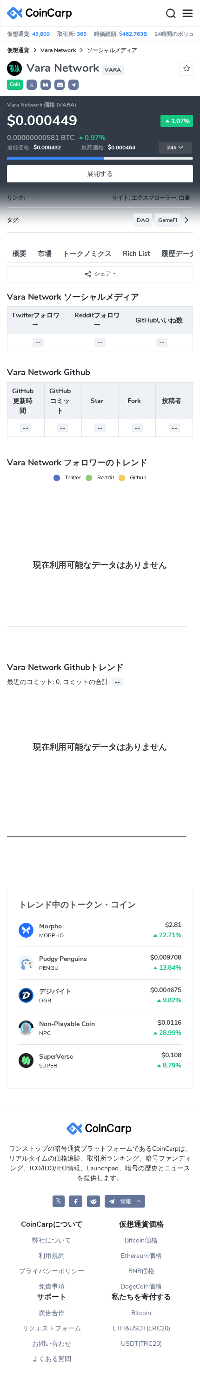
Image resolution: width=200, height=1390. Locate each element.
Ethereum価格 (141, 1255)
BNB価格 (141, 1271)
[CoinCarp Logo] (42, 13)
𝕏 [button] (31, 85)
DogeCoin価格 (141, 1286)
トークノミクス (87, 253)
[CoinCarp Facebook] (75, 1201)
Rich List (136, 253)
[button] (45, 85)
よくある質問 (51, 1359)
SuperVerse (56, 1056)
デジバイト (55, 991)
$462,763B (133, 34)
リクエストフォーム (51, 1328)
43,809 (41, 34)
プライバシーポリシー (51, 1271)
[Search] (170, 13)
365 (82, 34)
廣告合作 (52, 1313)
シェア (102, 273)
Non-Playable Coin (67, 1024)
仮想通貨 (18, 50)
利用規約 (52, 1255)
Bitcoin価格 (141, 1240)
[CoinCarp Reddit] (93, 1201)
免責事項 (52, 1286)
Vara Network (58, 50)
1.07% (180, 121)
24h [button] (171, 147)
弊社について (51, 1240)
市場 (45, 253)
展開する (100, 173)
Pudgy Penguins (63, 958)
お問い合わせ (51, 1343)
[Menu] (187, 13)
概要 (20, 253)
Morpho (50, 926)
